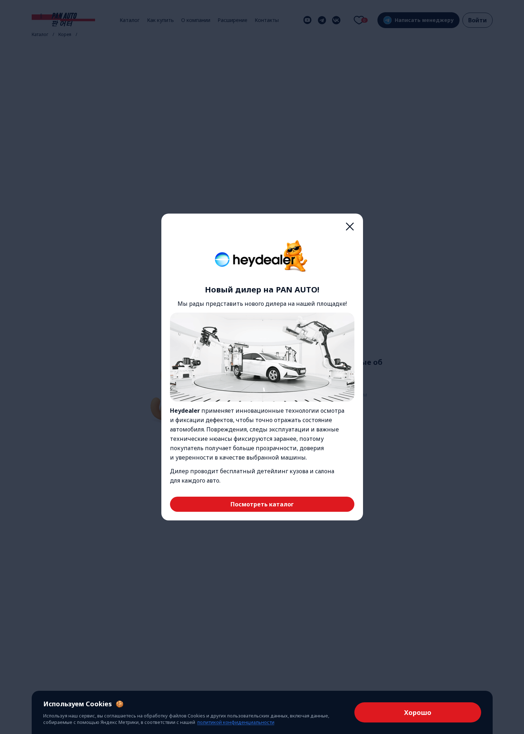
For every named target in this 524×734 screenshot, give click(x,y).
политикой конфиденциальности (235, 722)
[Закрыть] (350, 226)
